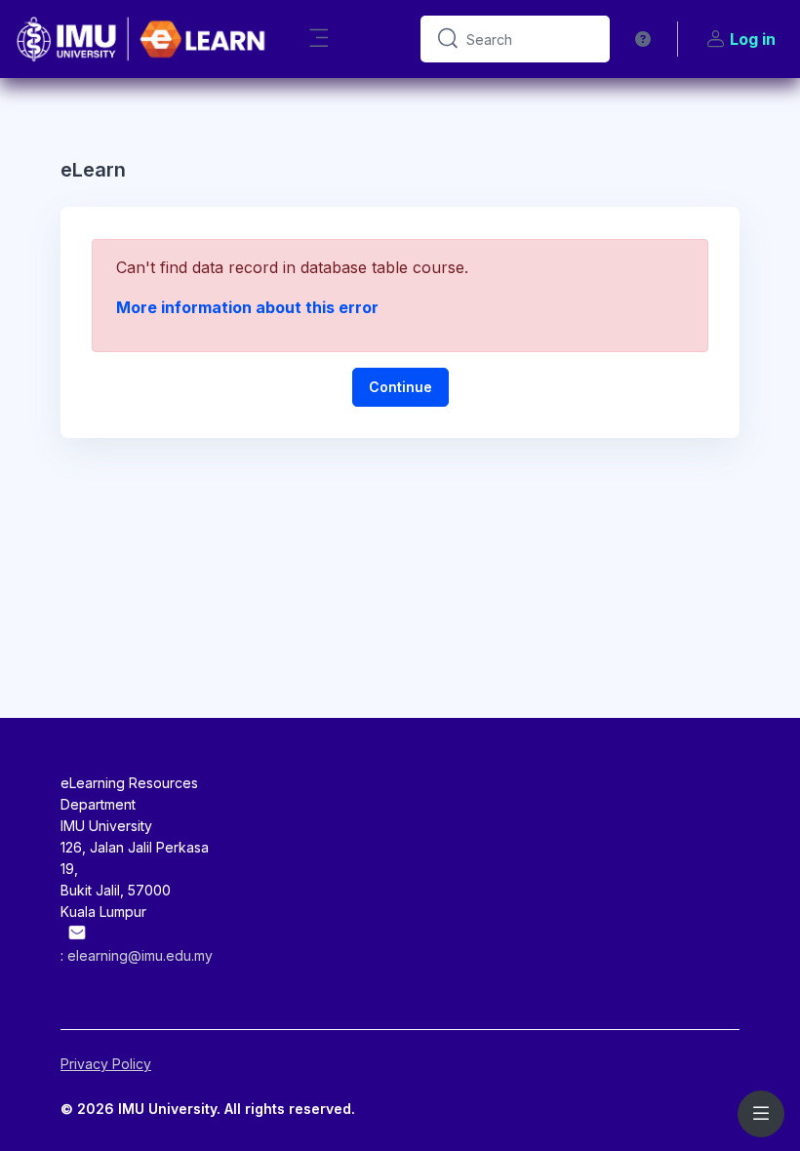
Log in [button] (753, 39)
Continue (400, 386)
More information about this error (247, 307)
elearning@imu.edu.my (140, 955)
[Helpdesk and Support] (643, 39)
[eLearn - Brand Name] (142, 39)
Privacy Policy (105, 1063)
